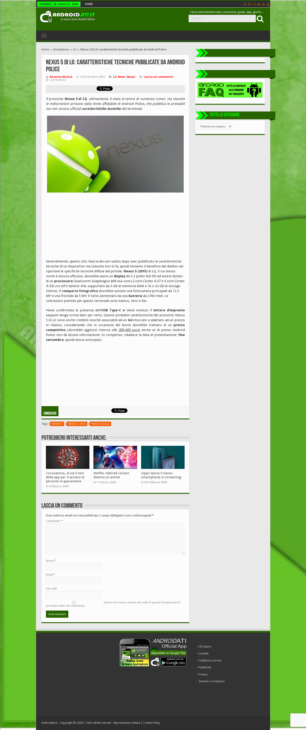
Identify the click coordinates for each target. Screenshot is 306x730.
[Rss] (245, 4)
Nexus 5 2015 (77, 423)
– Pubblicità (203, 667)
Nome (51, 560)
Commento (54, 521)
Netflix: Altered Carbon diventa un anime (111, 475)
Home (45, 49)
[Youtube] (268, 4)
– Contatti (202, 653)
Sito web (51, 588)
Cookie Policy (151, 722)
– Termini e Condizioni (210, 681)
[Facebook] (254, 4)
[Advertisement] (79, 225)
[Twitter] (259, 4)
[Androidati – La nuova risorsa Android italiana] (67, 15)
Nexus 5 (57, 423)
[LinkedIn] (263, 4)
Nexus (131, 76)
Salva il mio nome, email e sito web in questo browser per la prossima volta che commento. (113, 604)
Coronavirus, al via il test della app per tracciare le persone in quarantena (65, 477)
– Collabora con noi (208, 660)
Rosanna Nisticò (61, 76)
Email (50, 574)
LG (74, 49)
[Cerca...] (259, 18)
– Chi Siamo (203, 646)
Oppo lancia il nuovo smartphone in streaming (161, 475)
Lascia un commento (158, 76)
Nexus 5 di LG (101, 423)
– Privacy (201, 674)
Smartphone (61, 49)
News (121, 76)
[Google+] (250, 4)
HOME (89, 4)
